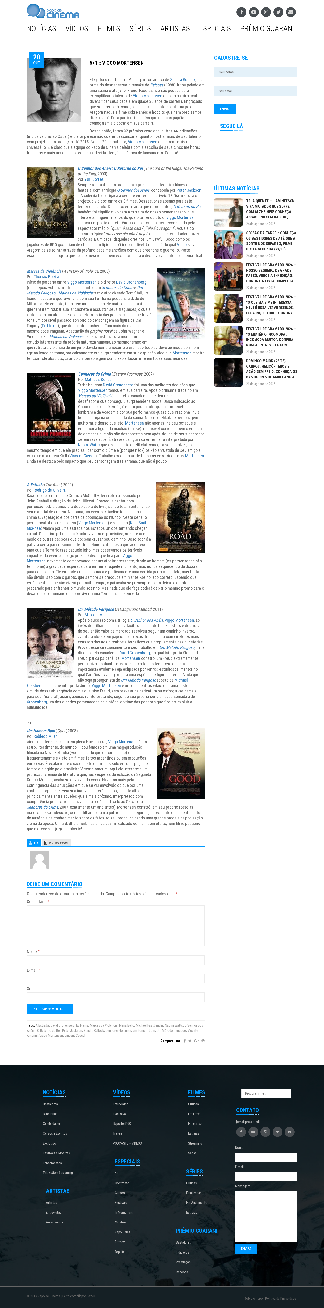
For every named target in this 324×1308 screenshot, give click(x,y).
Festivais (121, 1202)
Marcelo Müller (97, 614)
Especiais (215, 28)
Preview (120, 1242)
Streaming (195, 1143)
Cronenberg (37, 701)
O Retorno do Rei (187, 206)
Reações (182, 1272)
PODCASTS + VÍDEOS (127, 1143)
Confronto (122, 1183)
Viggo (182, 244)
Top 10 (119, 1252)
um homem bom (144, 1030)
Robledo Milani (46, 736)
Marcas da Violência (44, 271)
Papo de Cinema (49, 1296)
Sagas (192, 1153)
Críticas (193, 1104)
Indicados (182, 1252)
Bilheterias (50, 1114)
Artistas (175, 28)
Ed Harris (50, 325)
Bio (35, 842)
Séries (140, 28)
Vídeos (76, 28)
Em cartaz (195, 1124)
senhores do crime (118, 1030)
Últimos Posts (58, 842)
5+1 (117, 1173)
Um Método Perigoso (96, 609)
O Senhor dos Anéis (133, 190)
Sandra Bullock (182, 79)
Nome (33, 951)
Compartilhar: (170, 1041)
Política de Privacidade (280, 1298)
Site (30, 988)
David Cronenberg (131, 282)
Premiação (183, 1262)
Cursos (120, 1193)
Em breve (194, 1114)
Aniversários (54, 1222)
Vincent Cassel (82, 455)
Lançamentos (52, 1163)
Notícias (41, 28)
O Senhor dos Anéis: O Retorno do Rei (110, 168)
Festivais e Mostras (56, 1153)
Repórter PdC (122, 1124)
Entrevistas (53, 1212)
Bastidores (50, 1104)
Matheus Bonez (98, 379)
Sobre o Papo (253, 1298)
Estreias (193, 1133)
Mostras (120, 1222)
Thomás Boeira (46, 276)
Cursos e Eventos (55, 1133)
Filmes (108, 28)
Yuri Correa (94, 179)
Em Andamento (196, 1202)
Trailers (118, 1133)
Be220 (91, 1296)
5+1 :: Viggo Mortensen (117, 63)
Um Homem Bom (41, 730)
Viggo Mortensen (147, 95)
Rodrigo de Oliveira (50, 490)
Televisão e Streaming (58, 1173)
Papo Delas (122, 1232)
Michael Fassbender (149, 1025)
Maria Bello (126, 1025)
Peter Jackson (188, 190)
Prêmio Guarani (267, 28)
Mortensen (182, 352)
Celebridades (52, 1124)
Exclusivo (49, 1143)
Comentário (38, 901)
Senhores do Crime (117, 287)
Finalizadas (194, 1193)
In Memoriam (124, 1212)
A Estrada (35, 484)
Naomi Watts (89, 444)
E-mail (33, 970)
